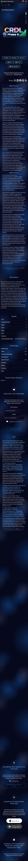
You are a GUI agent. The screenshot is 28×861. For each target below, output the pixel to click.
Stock (5, 5)
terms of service (18, 421)
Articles (18, 62)
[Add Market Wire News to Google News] (23, 81)
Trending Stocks (15, 781)
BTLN (5, 17)
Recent (2, 380)
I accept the (15, 421)
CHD (19, 17)
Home (2, 5)
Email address (14, 407)
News (10, 62)
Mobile (14, 414)
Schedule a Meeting (14, 859)
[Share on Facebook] (20, 81)
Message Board (14, 66)
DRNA (6, 57)
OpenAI (23, 267)
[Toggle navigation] (25, 1)
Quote (14, 57)
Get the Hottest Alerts (15, 429)
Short (22, 57)
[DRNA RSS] (25, 81)
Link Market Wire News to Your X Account (14, 785)
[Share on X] (15, 81)
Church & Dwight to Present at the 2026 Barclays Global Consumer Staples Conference (19, 22)
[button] (19, 1)
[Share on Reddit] (17, 81)
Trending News (7, 10)
